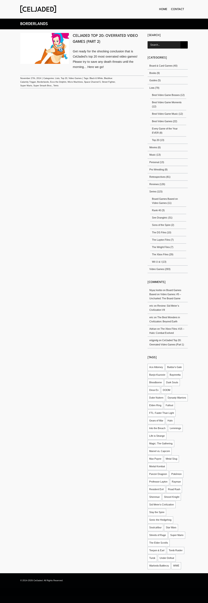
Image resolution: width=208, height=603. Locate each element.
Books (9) (154, 73)
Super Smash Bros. (42, 85)
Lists (57, 78)
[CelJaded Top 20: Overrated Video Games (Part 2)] (44, 48)
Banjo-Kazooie (157, 374)
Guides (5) (155, 80)
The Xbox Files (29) (162, 254)
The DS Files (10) (161, 232)
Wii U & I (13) (159, 261)
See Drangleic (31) (162, 217)
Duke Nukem (156, 397)
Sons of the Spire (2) (163, 225)
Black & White (94, 78)
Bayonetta (174, 374)
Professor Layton (158, 474)
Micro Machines (73, 82)
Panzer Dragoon (157, 466)
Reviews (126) (157, 184)
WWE (176, 558)
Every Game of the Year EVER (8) (168, 130)
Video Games (74, 78)
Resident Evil (156, 481)
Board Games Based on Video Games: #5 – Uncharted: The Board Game (165, 294)
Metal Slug (155, 458)
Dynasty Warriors (176, 397)
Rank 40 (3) (158, 210)
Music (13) (155, 154)
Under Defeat (156, 550)
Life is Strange (157, 435)
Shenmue (154, 489)
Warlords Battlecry (159, 558)
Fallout (168, 405)
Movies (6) (155, 147)
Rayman (175, 474)
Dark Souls (171, 382)
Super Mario (26, 85)
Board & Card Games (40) (163, 65)
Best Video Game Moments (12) (167, 104)
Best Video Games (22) (164, 121)
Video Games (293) (160, 269)
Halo (169, 420)
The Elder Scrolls (158, 535)
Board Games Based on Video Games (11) (168, 200)
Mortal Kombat (173, 458)
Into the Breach (157, 428)
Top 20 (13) (158, 140)
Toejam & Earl (178, 535)
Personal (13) (156, 162)
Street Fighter (106, 82)
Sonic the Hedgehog (160, 512)
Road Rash (173, 481)
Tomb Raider (156, 542)
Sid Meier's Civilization (161, 497)
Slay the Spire (156, 504)
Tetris (54, 85)
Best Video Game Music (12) (167, 113)
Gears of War (156, 420)
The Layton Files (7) (162, 239)
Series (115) (155, 191)
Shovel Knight (171, 489)
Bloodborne (155, 382)
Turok (170, 542)
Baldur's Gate (175, 367)
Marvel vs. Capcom (159, 451)
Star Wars (171, 519)
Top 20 (63, 78)
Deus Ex (153, 390)
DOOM (165, 390)
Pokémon (175, 466)
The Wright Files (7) (162, 247)
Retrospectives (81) (160, 176)
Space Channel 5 (90, 82)
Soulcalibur (155, 519)
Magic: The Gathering (161, 443)
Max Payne (180, 451)
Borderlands (42, 82)
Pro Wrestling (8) (158, 169)
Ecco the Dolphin (57, 82)
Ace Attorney (156, 367)
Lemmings (175, 428)
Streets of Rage (157, 527)
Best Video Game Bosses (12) (168, 95)
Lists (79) (154, 87)
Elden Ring (155, 405)
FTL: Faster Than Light (161, 413)
